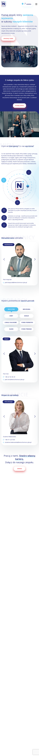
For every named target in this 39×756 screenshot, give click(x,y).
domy (11, 316)
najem (11, 329)
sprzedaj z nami (8, 38)
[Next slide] (35, 259)
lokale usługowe (11, 322)
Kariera (19, 468)
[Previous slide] (4, 259)
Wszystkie (11, 309)
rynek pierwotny (27, 322)
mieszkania (26, 309)
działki (26, 316)
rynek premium (26, 329)
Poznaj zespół (19, 105)
